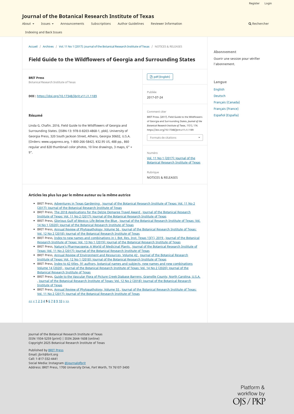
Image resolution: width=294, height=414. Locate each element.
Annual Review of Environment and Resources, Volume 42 (96, 255)
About (27, 23)
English (219, 89)
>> (67, 301)
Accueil (33, 46)
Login (268, 3)
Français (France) (226, 109)
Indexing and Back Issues (43, 32)
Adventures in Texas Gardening (77, 203)
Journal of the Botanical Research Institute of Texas (88, 16)
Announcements (72, 23)
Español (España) (226, 115)
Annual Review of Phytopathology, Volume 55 (87, 289)
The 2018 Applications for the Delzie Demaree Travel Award (97, 212)
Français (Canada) (227, 102)
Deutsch (220, 96)
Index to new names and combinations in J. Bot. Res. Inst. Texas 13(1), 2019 (109, 238)
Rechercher (260, 23)
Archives (48, 46)
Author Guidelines (131, 23)
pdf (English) (161, 77)
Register (254, 3)
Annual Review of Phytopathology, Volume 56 (87, 229)
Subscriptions (101, 23)
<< (30, 301)
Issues (46, 23)
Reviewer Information (166, 23)
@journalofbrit (75, 363)
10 (60, 301)
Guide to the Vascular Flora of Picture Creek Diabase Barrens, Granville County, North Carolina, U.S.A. (127, 276)
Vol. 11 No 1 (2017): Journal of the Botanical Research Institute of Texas (104, 46)
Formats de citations (163, 138)
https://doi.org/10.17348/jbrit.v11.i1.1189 (67, 96)
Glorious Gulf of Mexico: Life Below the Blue (86, 221)
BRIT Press (55, 350)
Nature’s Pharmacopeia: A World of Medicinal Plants (92, 246)
